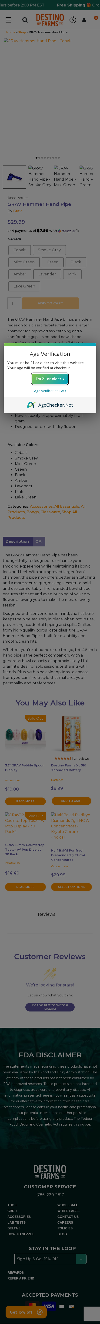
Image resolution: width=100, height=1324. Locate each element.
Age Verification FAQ (50, 391)
